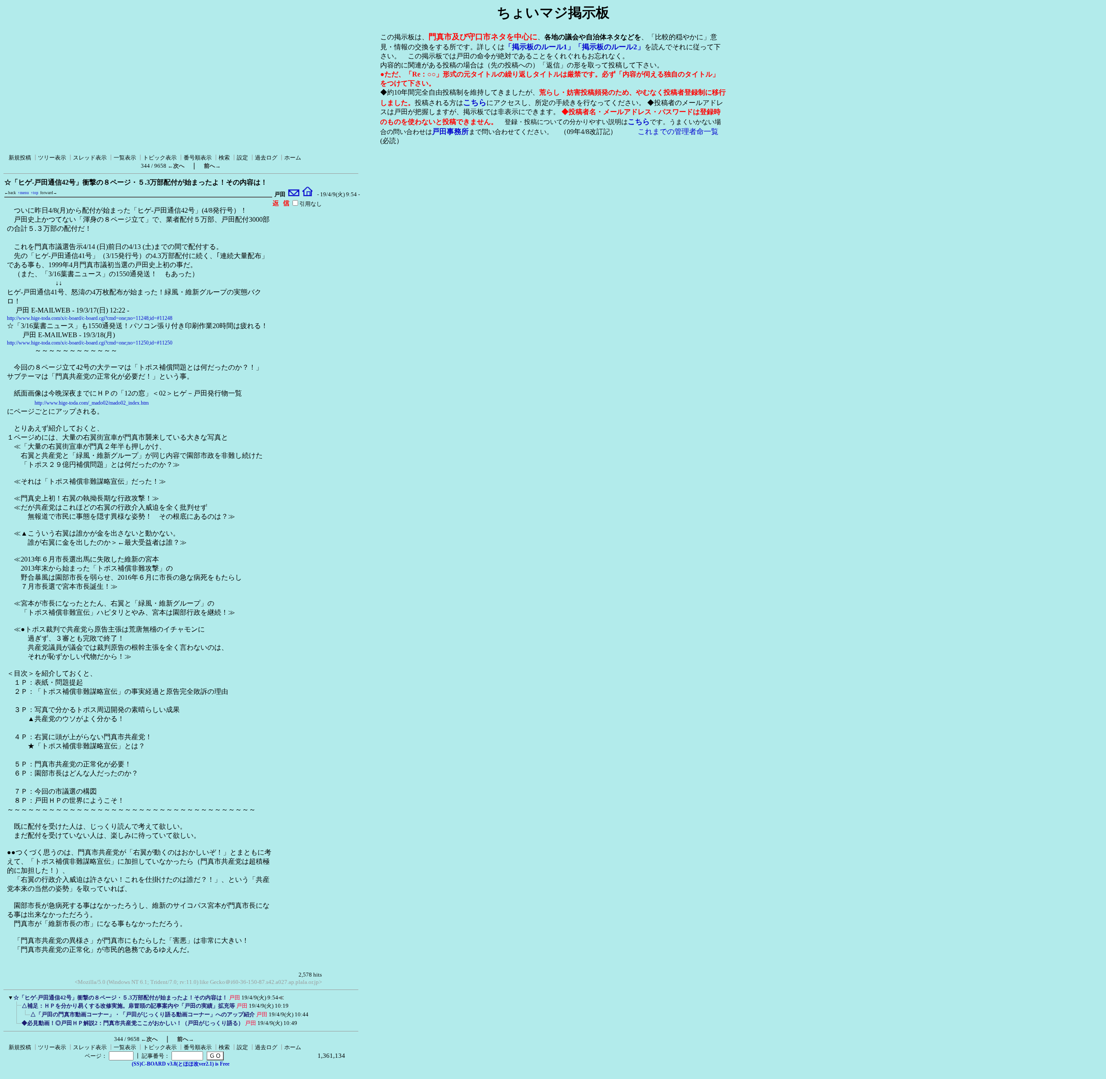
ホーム (292, 157)
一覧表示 (125, 157)
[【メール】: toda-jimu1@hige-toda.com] (294, 195)
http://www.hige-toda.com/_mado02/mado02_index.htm (92, 403)
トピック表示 (160, 157)
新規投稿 (20, 157)
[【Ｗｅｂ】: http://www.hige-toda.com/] (307, 195)
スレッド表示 (90, 157)
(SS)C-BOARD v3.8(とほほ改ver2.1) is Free (180, 1064)
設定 (242, 157)
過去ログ (266, 157)
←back (10, 193)
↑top (34, 193)
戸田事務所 (450, 132)
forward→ (48, 193)
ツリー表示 (52, 157)
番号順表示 (198, 157)
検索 (224, 157)
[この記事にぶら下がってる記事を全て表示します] (17, 1009)
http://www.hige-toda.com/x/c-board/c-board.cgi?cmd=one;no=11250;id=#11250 (89, 343)
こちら (474, 102)
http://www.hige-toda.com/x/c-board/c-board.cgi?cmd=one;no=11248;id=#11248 (89, 318)
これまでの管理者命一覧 (678, 132)
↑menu (23, 193)
